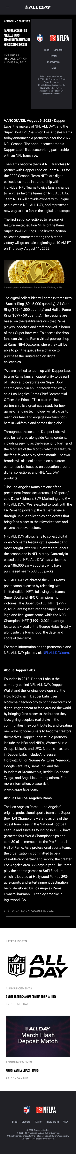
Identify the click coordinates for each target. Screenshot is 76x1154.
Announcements (19, 988)
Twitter (53, 55)
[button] (7, 7)
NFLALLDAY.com (56, 653)
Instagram (53, 61)
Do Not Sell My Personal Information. (38, 1139)
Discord (58, 49)
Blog (46, 49)
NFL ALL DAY (13, 58)
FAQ (53, 67)
